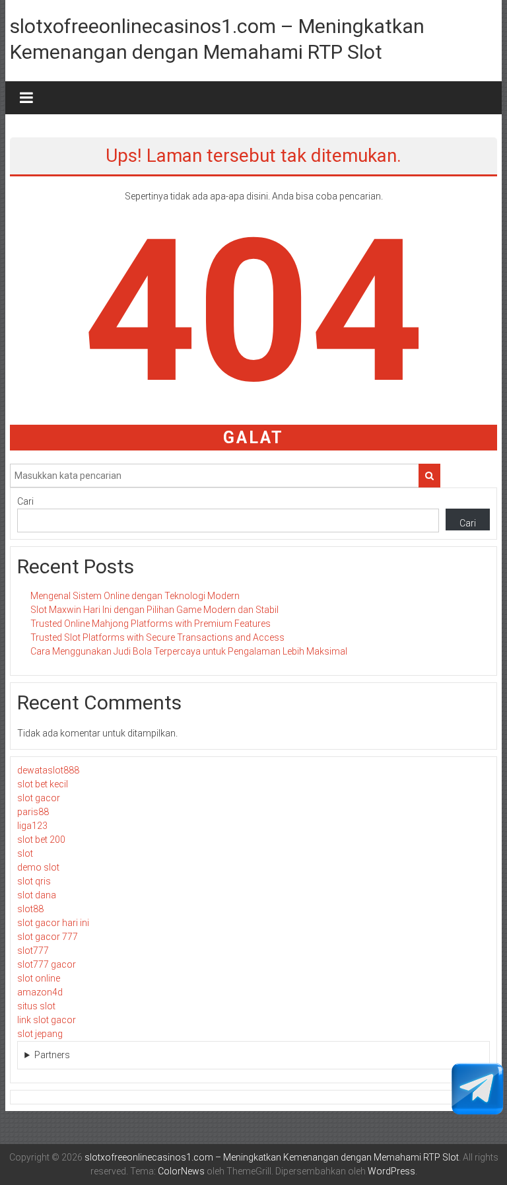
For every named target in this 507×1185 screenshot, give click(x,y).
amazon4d (40, 992)
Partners (52, 1055)
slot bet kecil (42, 784)
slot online (38, 978)
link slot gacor (46, 1020)
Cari (25, 501)
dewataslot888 (48, 770)
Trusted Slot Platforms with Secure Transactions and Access (157, 637)
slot (25, 853)
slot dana (36, 895)
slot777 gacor (46, 964)
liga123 (32, 825)
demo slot (38, 867)
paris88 (33, 812)
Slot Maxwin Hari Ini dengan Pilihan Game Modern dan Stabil (154, 609)
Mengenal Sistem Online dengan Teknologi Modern (135, 596)
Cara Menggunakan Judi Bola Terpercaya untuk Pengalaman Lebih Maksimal (188, 651)
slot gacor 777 (47, 936)
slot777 (33, 950)
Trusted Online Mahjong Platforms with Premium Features (150, 623)
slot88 (30, 909)
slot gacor (38, 798)
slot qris (34, 881)
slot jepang (40, 1033)
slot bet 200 (41, 839)
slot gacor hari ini (53, 922)
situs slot (36, 1006)
